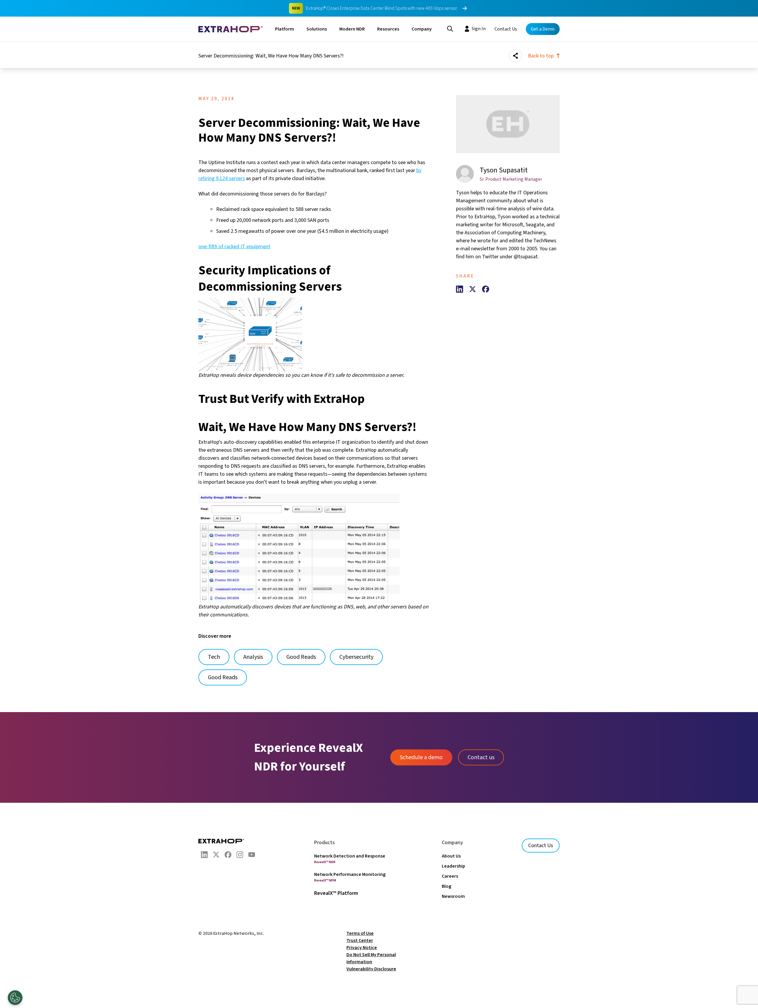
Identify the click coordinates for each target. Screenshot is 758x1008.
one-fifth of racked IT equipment (234, 246)
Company (422, 29)
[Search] (450, 28)
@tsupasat (526, 256)
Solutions (316, 29)
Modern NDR (352, 29)
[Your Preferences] (15, 997)
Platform (284, 29)
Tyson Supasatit (504, 170)
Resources (388, 29)
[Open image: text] (313, 548)
